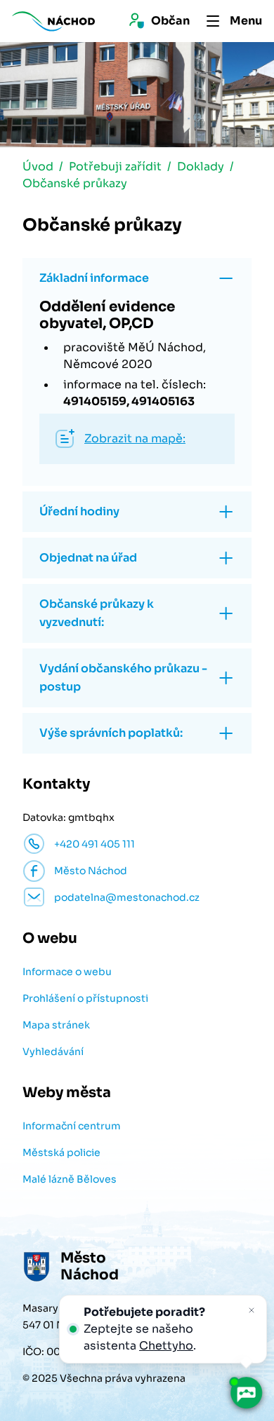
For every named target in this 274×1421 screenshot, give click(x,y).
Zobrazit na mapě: (134, 438)
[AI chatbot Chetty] (245, 1392)
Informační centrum (71, 1126)
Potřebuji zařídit (115, 166)
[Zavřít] (251, 1310)
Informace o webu (67, 971)
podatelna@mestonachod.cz (127, 897)
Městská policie (61, 1152)
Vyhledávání (53, 1051)
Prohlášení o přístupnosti (85, 998)
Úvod (37, 166)
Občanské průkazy (74, 183)
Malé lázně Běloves (69, 1179)
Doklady (200, 166)
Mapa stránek (56, 1025)
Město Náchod (90, 870)
